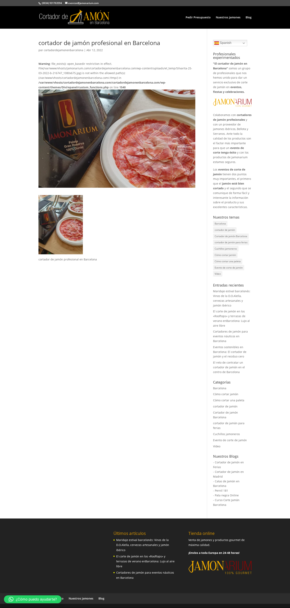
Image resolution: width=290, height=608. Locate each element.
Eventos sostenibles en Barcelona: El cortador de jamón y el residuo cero (229, 351)
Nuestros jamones (228, 17)
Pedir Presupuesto (198, 17)
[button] (33, 599)
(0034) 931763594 (51, 3)
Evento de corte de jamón (229, 267)
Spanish (225, 42)
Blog (249, 17)
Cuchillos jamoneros (226, 248)
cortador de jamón (225, 230)
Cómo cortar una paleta (228, 261)
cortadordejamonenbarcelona (63, 50)
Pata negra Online (227, 495)
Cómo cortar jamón (225, 255)
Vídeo (218, 273)
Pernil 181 (221, 490)
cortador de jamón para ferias (231, 242)
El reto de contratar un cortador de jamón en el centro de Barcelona (229, 367)
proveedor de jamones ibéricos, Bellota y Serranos (230, 129)
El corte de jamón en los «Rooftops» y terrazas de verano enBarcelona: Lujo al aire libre (145, 561)
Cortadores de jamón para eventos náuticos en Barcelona (230, 336)
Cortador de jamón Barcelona (231, 236)
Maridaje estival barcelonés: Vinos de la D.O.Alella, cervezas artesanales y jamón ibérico (142, 545)
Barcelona (220, 223)
